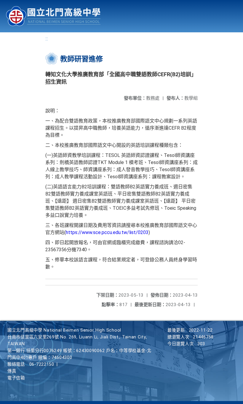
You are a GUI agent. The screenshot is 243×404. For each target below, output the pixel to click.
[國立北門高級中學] (53, 16)
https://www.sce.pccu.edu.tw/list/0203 (107, 232)
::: (46, 39)
